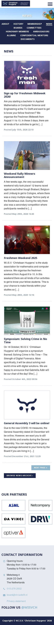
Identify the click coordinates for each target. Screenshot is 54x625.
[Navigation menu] (50, 4)
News (49, 23)
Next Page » (40, 467)
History (18, 23)
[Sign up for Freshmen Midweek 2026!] (27, 75)
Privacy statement (16, 601)
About (5, 23)
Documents (27, 39)
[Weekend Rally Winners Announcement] (27, 155)
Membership (34, 23)
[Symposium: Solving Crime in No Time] (27, 320)
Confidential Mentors (34, 35)
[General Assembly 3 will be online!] (27, 405)
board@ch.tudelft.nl (17, 594)
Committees (34, 27)
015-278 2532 (14, 588)
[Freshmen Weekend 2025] (27, 239)
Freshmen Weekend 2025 (20, 258)
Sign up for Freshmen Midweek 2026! (24, 94)
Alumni (11, 35)
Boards (18, 27)
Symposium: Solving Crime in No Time (25, 340)
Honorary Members (17, 31)
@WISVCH (29, 607)
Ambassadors (41, 31)
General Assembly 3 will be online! (26, 423)
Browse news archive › (20, 475)
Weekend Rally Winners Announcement (19, 175)
